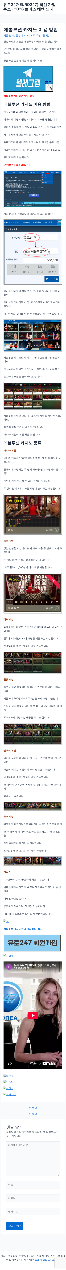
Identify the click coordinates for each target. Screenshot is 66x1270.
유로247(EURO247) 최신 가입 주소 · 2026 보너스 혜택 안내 (29, 6)
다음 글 (33, 1114)
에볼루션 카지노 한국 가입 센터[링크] (23, 928)
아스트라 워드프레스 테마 (46, 1259)
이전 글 (33, 1108)
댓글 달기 (9, 35)
